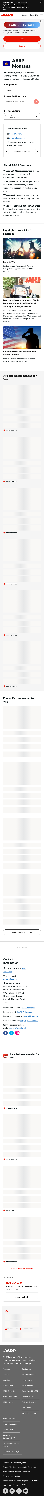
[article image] (22, 258)
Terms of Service (9, 1467)
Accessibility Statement (27, 1467)
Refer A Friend (27, 1385)
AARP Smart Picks (10, 1396)
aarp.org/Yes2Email (17, 1028)
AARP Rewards (9, 1391)
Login (32, 15)
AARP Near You (9, 1402)
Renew (22, 46)
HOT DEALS (12, 1282)
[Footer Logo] (22, 1350)
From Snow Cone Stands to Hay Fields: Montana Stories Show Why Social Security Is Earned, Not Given (21, 303)
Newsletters (27, 1380)
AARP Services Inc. (29, 1413)
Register (25, 15)
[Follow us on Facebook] (5, 1033)
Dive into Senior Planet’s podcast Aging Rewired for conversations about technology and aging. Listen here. (16, 5)
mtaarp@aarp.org (17, 138)
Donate (5, 1374)
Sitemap (6, 1462)
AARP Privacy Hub (18, 1462)
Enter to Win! (9, 262)
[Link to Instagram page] (17, 1033)
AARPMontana (28, 1007)
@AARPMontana (24, 1012)
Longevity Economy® (11, 1452)
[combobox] (22, 102)
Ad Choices (34, 1480)
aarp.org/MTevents (29, 1020)
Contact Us (26, 1369)
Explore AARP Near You (15, 96)
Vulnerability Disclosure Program (15, 1480)
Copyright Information (11, 1476)
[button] (41, 15)
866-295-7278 (15, 133)
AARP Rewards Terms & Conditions (16, 1471)
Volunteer (6, 1380)
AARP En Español (28, 1374)
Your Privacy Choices (11, 1485)
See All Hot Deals (22, 1297)
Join (22, 39)
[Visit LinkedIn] (25, 1491)
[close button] (41, 21)
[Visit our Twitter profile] (11, 1033)
